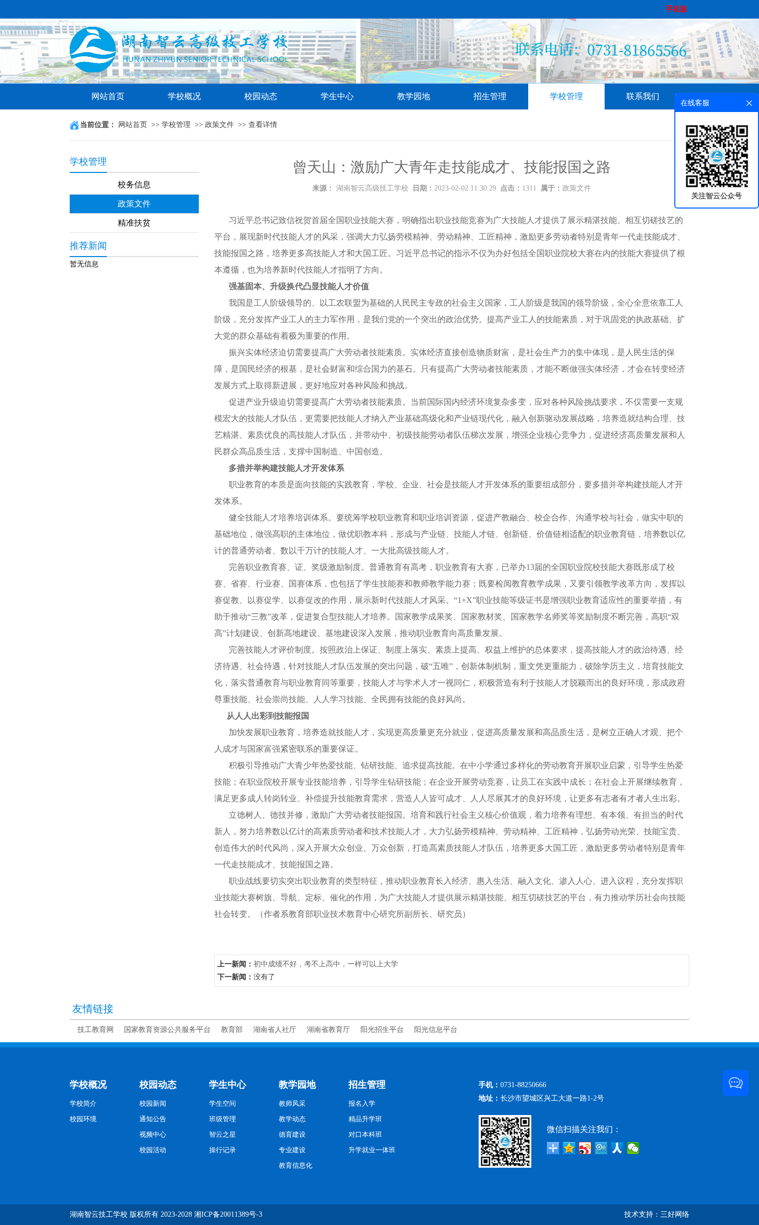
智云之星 (222, 1134)
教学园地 (413, 96)
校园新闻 (152, 1103)
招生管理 (490, 96)
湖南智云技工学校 (99, 1214)
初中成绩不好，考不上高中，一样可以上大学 (326, 964)
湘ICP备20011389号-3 (228, 1214)
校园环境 (83, 1119)
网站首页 (107, 96)
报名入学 (362, 1103)
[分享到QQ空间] (569, 1148)
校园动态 (260, 96)
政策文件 (219, 125)
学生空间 (222, 1103)
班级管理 (222, 1119)
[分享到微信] (633, 1148)
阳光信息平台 (435, 1029)
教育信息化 (295, 1165)
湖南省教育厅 (328, 1029)
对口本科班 (365, 1134)
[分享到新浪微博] (585, 1148)
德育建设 (292, 1134)
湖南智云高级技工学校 (372, 188)
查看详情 (262, 125)
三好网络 (674, 1214)
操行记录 (222, 1150)
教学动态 (292, 1119)
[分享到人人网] (617, 1148)
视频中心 (152, 1134)
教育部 (232, 1029)
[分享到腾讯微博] (601, 1148)
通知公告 (152, 1119)
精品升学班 (365, 1119)
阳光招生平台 (382, 1029)
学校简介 (83, 1103)
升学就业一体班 (372, 1150)
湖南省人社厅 (274, 1029)
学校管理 (566, 96)
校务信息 (134, 184)
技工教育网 (95, 1029)
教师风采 (292, 1103)
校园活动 (152, 1150)
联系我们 (642, 96)
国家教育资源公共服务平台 (167, 1029)
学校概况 (184, 96)
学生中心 (337, 96)
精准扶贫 (134, 222)
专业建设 (292, 1150)
